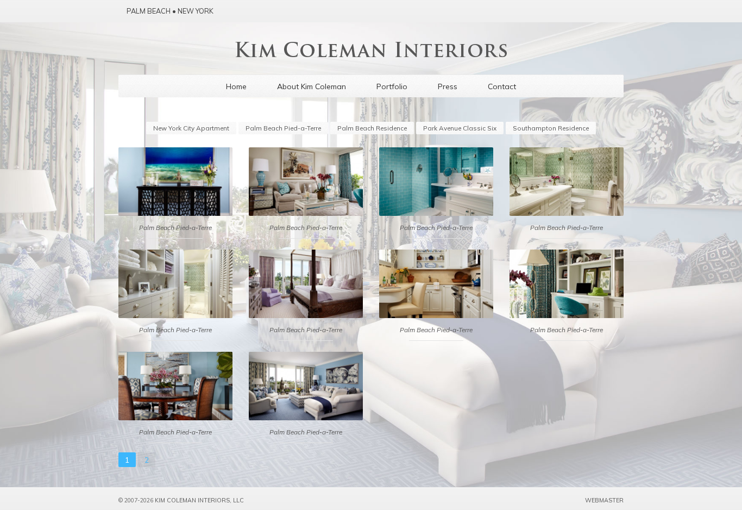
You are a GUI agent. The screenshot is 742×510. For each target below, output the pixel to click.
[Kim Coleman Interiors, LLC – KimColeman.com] (371, 54)
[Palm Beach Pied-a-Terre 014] (175, 181)
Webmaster (604, 500)
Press (447, 86)
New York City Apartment (191, 128)
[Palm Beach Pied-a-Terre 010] (175, 284)
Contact (502, 86)
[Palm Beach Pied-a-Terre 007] (567, 284)
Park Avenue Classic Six (459, 128)
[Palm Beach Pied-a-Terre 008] (436, 284)
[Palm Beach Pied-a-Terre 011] (567, 181)
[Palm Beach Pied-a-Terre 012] (436, 181)
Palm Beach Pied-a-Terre (283, 128)
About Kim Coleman (311, 86)
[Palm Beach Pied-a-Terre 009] (306, 284)
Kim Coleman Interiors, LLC (199, 500)
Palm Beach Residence (372, 128)
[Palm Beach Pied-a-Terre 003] (306, 386)
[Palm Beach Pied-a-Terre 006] (175, 386)
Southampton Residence (551, 128)
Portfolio (391, 86)
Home (236, 86)
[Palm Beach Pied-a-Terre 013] (306, 181)
